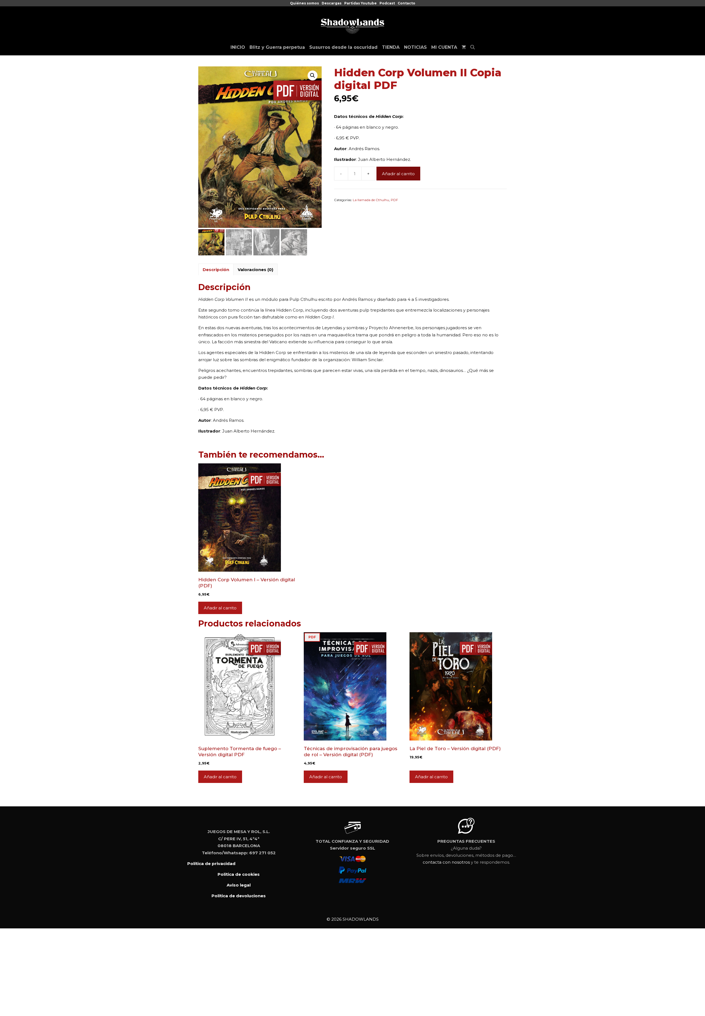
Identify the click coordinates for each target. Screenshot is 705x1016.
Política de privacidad (211, 863)
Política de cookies (239, 874)
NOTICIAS (415, 47)
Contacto (406, 3)
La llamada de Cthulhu (371, 200)
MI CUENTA (444, 47)
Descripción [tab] (216, 269)
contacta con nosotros (446, 862)
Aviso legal (239, 885)
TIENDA (391, 47)
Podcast (387, 3)
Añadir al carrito (398, 173)
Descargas (331, 3)
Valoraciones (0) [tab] (255, 269)
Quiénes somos (304, 3)
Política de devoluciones (239, 895)
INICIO (238, 47)
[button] (313, 75)
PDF (394, 200)
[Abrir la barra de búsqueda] (472, 47)
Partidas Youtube (360, 3)
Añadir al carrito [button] (220, 607)
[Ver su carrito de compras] (463, 47)
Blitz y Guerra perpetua (277, 47)
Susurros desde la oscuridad (343, 47)
